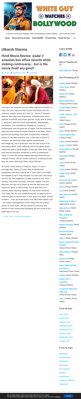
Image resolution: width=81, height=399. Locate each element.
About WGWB (37, 38)
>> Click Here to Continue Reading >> (17, 216)
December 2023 (65, 326)
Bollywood (63, 354)
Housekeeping (65, 357)
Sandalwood (64, 376)
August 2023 (64, 341)
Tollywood (63, 384)
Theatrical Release (66, 380)
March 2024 (64, 318)
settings (57, 397)
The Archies (64, 87)
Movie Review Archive (21, 38)
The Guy (6, 72)
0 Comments (33, 72)
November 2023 (65, 329)
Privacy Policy (50, 38)
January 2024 (64, 322)
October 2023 (65, 333)
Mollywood (63, 365)
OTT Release (64, 369)
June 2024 (63, 314)
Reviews (62, 373)
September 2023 (66, 337)
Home (7, 38)
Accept (68, 396)
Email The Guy (64, 38)
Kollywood (63, 361)
